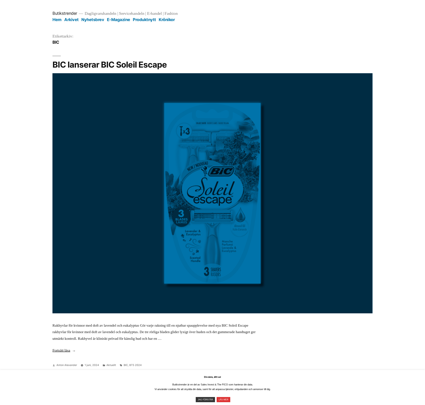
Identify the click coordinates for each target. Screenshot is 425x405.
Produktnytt (144, 19)
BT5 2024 (135, 365)
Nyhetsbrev (92, 19)
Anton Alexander (66, 365)
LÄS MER (223, 399)
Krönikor (167, 19)
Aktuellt (111, 365)
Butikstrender (64, 13)
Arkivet (71, 19)
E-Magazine (118, 19)
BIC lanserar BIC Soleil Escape (110, 65)
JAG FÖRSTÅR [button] (205, 399)
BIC (126, 365)
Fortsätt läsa (64, 350)
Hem (57, 19)
